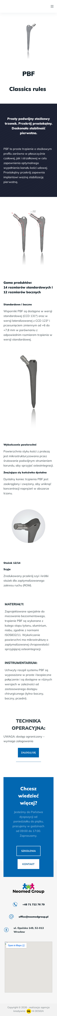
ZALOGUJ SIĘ (28, 752)
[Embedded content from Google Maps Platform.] (28, 967)
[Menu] (52, 6)
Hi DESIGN (37, 1011)
